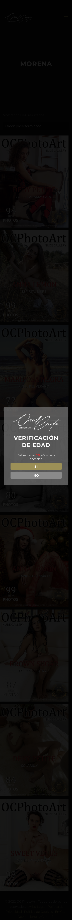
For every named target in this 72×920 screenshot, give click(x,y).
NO (36, 475)
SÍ (36, 466)
